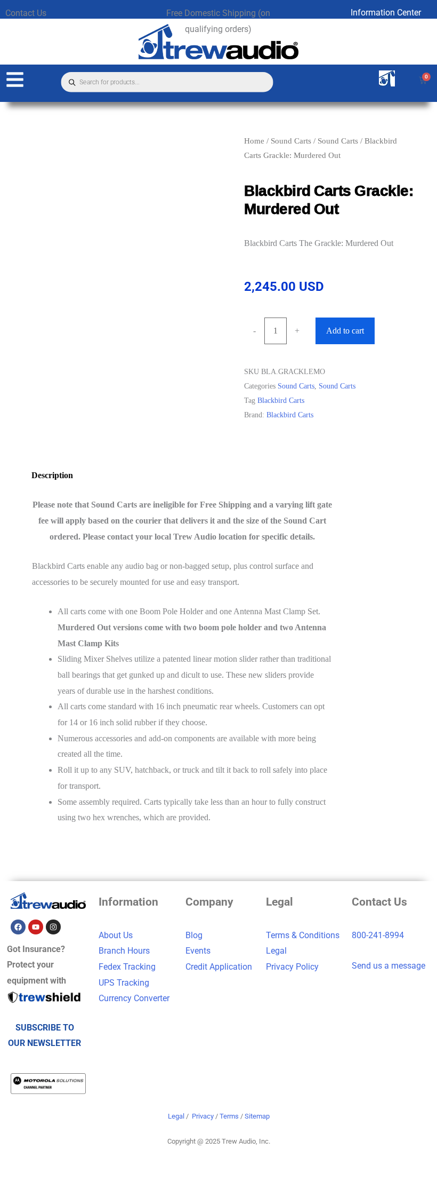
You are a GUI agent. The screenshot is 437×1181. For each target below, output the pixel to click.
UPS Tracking (124, 983)
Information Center (386, 12)
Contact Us (25, 13)
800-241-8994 (378, 935)
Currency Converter (134, 998)
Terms (229, 1116)
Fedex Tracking (127, 967)
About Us (116, 935)
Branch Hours (124, 951)
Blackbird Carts (280, 400)
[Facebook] (18, 927)
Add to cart (345, 330)
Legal (276, 951)
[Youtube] (35, 927)
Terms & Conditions (302, 935)
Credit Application (218, 967)
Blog (194, 935)
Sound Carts (291, 141)
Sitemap (257, 1116)
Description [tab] (52, 475)
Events (198, 951)
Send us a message (388, 966)
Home (254, 141)
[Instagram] (53, 927)
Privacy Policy (292, 967)
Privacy (203, 1116)
